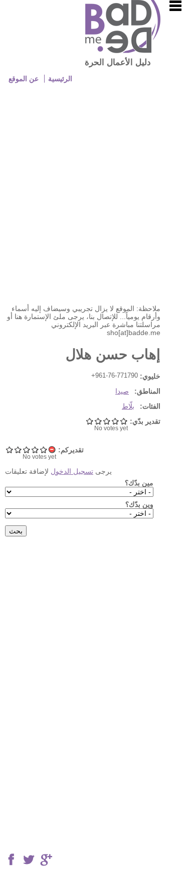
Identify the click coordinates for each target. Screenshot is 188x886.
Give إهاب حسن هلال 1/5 (43, 449)
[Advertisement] (94, 200)
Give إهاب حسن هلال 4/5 (18, 449)
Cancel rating (52, 449)
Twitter (29, 860)
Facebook (11, 860)
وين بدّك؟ (139, 504)
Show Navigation (175, 6)
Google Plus (46, 860)
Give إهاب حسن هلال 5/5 (9, 449)
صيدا (122, 391)
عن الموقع (24, 79)
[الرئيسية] (122, 51)
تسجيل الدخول (72, 471)
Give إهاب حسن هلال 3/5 (26, 449)
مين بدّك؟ (139, 483)
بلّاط (128, 406)
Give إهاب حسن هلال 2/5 (35, 449)
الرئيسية (60, 79)
